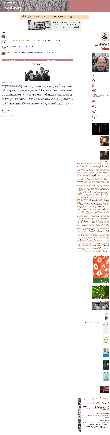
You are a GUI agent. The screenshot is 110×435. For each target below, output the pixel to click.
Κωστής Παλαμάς (102, 206)
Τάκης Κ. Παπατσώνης (83, 240)
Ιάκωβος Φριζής (78, 200)
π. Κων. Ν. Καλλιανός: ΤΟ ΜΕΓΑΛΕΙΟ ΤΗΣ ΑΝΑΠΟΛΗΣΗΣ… (101, 95)
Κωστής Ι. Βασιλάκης (96, 206)
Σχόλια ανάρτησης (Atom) (9, 115)
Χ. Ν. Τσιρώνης (97, 243)
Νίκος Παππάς (82, 225)
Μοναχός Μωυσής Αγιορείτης (102, 220)
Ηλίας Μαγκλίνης (106, 197)
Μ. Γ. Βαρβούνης (92, 208)
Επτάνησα (107, 194)
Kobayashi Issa (93, 249)
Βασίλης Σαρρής (91, 176)
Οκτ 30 (94, 89)
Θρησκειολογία (88, 199)
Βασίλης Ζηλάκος (82, 176)
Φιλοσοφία (84, 242)
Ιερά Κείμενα (90, 200)
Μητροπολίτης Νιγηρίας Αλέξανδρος (100, 217)
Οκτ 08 (94, 106)
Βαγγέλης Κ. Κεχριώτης (99, 174)
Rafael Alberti (89, 251)
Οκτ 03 (94, 107)
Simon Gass (104, 251)
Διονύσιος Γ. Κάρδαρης (106, 190)
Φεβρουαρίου (94, 114)
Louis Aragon (97, 249)
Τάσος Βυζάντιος (105, 240)
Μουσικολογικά (87, 221)
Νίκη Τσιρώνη (107, 222)
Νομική (86, 225)
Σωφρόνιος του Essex (104, 239)
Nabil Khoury (87, 250)
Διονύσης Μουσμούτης (82, 189)
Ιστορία (108, 200)
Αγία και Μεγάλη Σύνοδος (96, 163)
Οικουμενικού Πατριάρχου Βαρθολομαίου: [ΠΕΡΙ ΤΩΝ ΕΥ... (101, 96)
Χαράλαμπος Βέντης (79, 244)
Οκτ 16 (94, 100)
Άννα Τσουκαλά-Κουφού (103, 167)
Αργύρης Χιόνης (93, 169)
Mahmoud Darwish (106, 249)
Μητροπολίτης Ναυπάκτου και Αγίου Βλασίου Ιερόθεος (87, 217)
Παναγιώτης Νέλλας (98, 231)
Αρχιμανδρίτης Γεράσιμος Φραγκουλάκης (93, 172)
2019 (92, 81)
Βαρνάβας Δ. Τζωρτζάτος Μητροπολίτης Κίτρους (82, 175)
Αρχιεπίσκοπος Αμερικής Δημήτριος (93, 171)
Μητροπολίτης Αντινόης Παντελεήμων (84, 215)
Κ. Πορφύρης (85, 202)
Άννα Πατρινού (93, 167)
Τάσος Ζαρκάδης (82, 241)
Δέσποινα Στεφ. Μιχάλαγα (79, 185)
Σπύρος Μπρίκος (79, 237)
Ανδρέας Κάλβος (103, 166)
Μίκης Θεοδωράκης (79, 220)
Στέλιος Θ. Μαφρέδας (101, 238)
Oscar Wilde (96, 250)
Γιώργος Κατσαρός (85, 182)
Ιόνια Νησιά (98, 200)
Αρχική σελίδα (36, 113)
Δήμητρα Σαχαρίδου (96, 185)
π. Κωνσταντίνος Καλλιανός (86, 229)
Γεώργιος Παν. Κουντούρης (83, 179)
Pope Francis (85, 251)
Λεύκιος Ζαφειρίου (98, 207)
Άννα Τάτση (97, 167)
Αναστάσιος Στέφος (86, 166)
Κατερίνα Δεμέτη (90, 203)
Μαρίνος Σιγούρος (97, 213)
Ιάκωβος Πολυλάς (106, 199)
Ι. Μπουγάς (92, 199)
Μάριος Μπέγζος (102, 213)
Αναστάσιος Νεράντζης (105, 165)
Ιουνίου (93, 111)
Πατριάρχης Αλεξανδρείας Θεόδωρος (97, 232)
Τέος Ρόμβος (103, 241)
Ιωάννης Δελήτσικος (106, 201)
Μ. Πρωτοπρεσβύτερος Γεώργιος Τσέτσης (101, 208)
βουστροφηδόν (4, 51)
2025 (92, 76)
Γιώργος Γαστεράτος (101, 181)
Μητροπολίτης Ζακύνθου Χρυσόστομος (104, 216)
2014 (92, 85)
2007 (92, 120)
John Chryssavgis (105, 248)
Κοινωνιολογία (100, 204)
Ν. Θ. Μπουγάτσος (105, 221)
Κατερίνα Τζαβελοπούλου (104, 203)
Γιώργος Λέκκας (97, 182)
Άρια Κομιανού (97, 169)
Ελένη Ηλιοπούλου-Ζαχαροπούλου (104, 191)
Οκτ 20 (94, 99)
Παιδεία (78, 230)
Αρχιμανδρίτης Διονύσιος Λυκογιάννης (103, 172)
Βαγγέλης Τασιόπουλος (105, 174)
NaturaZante (3, 48)
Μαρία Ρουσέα (104, 212)
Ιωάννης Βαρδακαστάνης (93, 201)
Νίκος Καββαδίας (94, 224)
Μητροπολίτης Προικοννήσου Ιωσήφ (88, 219)
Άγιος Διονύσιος (106, 163)
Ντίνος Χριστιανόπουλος (104, 225)
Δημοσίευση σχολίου (4, 112)
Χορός (95, 244)
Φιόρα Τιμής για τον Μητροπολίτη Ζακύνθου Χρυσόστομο (101, 242)
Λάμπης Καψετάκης (83, 207)
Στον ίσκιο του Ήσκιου (5, 39)
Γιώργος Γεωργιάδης (107, 181)
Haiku (80, 248)
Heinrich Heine (83, 248)
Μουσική (81, 221)
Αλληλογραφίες (88, 165)
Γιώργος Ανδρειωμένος (86, 181)
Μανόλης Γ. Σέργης (106, 209)
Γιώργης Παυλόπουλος (79, 181)
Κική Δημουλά (88, 204)
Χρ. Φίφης (102, 244)
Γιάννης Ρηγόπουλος (82, 180)
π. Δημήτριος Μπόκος (88, 228)
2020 (92, 80)
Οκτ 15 (94, 101)
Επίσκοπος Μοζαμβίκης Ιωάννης (89, 194)
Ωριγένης (106, 245)
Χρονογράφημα (98, 245)
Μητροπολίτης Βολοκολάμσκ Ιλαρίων (94, 215)
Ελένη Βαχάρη (81, 191)
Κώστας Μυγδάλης (85, 206)
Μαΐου (93, 112)
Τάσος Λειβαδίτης (87, 241)
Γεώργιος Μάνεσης (95, 178)
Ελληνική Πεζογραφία (105, 192)
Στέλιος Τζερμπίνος (107, 238)
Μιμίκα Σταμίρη (84, 220)
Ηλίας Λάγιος (101, 197)
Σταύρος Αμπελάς (84, 238)
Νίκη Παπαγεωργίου (102, 222)
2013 (92, 86)
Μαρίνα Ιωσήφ (85, 213)
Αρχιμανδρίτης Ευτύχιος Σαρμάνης (91, 173)
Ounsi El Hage (100, 250)
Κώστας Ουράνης (91, 206)
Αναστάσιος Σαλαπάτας (80, 166)
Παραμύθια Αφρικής (82, 232)
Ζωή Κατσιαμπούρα (82, 197)
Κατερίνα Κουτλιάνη (97, 203)
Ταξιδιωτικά (100, 240)
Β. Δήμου (87, 174)
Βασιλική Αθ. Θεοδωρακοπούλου (98, 176)
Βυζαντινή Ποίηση (102, 177)
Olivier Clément (91, 250)
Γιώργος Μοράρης (104, 182)
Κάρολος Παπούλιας (79, 203)
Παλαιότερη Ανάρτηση (70, 113)
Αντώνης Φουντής (102, 168)
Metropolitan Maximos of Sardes (80, 250)
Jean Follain (100, 248)
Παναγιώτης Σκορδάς (104, 231)
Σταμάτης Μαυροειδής (95, 237)
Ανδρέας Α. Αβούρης (91, 166)
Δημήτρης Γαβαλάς (84, 186)
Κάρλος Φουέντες (106, 202)
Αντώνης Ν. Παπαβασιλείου (80, 168)
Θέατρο (98, 198)
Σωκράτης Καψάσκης (91, 239)
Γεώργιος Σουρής (90, 179)
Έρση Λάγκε (95, 195)
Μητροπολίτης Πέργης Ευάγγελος (100, 218)
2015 (92, 84)
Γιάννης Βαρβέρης (102, 179)
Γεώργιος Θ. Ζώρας (90, 178)
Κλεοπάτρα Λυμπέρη (94, 204)
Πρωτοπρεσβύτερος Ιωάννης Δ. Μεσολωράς (89, 235)
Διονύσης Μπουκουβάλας (90, 189)
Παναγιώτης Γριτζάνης (101, 230)
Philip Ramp (104, 250)
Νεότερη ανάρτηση (3, 113)
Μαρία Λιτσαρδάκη (98, 212)
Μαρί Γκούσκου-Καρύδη (100, 211)
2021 (92, 79)
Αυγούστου (94, 109)
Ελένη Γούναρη (93, 191)
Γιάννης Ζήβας (106, 179)
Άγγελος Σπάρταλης (89, 163)
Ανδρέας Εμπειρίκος (97, 166)
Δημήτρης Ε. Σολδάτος (90, 186)
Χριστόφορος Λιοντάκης (91, 245)
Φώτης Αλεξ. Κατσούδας (85, 243)
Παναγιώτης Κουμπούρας (86, 231)
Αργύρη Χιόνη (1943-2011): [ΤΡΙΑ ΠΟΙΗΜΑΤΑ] (103, 429)
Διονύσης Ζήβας (104, 188)
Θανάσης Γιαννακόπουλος (80, 198)
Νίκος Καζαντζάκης (99, 224)
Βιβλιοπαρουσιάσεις (106, 176)
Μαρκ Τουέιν (107, 213)
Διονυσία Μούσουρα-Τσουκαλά (93, 190)
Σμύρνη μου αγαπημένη (8, 52)
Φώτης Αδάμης (80, 243)
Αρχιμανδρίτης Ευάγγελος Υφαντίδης (81, 173)
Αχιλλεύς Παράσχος (82, 174)
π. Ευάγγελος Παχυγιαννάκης (95, 228)
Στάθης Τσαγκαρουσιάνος (89, 237)
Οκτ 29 (94, 90)
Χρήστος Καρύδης (79, 245)
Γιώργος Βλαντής (96, 181)
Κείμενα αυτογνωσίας (82, 204)
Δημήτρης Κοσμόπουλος (103, 186)
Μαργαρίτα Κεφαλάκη (86, 211)
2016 (92, 83)
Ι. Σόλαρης (95, 199)
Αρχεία (92, 170)
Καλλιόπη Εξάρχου (96, 202)
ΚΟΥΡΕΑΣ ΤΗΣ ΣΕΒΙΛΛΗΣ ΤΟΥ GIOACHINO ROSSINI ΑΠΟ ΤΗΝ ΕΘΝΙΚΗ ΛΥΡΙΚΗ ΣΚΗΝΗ (97, 425)
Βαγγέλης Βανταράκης (92, 174)
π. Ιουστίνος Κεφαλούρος (102, 228)
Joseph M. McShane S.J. (87, 249)
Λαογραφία (88, 207)
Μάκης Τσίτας (101, 209)
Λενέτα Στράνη (93, 207)
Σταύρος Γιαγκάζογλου (90, 238)
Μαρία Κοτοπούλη (90, 212)
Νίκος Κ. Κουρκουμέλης (87, 224)
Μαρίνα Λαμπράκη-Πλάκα (91, 213)
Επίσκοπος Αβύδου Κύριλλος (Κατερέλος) (102, 193)
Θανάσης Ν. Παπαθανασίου (93, 198)
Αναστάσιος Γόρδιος (93, 165)
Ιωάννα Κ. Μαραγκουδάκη (82, 201)
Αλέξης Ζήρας (82, 165)
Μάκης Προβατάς (97, 209)
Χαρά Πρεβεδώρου (106, 243)
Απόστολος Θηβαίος (85, 169)
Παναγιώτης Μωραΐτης (92, 231)
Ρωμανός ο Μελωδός (106, 235)
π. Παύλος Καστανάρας (98, 229)
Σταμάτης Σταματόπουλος (103, 237)
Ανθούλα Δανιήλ (86, 167)
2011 (92, 117)
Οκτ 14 (94, 102)
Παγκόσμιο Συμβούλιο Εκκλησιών (105, 229)
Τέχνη (107, 241)
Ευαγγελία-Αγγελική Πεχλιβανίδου (102, 195)
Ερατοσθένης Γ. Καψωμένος (84, 195)
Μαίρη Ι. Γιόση (92, 209)
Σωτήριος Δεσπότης (97, 239)
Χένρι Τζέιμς (88, 244)
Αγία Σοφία (101, 163)
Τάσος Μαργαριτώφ (92, 241)
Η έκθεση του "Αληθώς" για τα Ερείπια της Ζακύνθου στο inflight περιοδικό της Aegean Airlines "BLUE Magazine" (20, 40)
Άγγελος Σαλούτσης (84, 163)
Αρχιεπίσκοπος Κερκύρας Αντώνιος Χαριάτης (82, 172)
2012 (92, 116)
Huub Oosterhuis (96, 248)
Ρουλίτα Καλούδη (101, 235)
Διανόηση (93, 188)
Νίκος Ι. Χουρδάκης (81, 224)
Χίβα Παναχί (91, 244)
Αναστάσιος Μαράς (99, 165)
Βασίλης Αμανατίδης (104, 175)
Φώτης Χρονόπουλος (91, 243)
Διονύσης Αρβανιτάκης (98, 188)
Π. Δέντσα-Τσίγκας (83, 228)
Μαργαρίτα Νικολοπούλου (93, 211)
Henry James (87, 248)
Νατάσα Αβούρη (82, 222)
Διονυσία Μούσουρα (85, 190)
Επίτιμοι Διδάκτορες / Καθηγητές (99, 194)
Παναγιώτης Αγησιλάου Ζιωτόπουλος (84, 230)
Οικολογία (88, 226)
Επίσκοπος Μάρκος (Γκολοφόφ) (80, 194)
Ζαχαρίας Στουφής (104, 196)
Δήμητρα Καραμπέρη (85, 185)
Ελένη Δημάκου (97, 191)
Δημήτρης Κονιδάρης (96, 186)
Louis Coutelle (101, 249)
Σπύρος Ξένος (83, 237)
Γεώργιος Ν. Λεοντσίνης (101, 178)
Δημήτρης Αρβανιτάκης (103, 185)
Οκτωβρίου (94, 88)
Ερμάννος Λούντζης (90, 195)
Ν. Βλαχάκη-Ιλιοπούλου (99, 221)
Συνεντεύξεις (78, 239)
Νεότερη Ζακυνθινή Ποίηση (93, 222)
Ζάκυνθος (92, 196)
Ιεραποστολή (94, 200)
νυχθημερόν (3, 34)
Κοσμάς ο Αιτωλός (106, 204)
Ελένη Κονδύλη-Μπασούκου (80, 192)
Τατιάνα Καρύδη (98, 241)
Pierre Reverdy (81, 251)
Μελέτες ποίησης (86, 214)
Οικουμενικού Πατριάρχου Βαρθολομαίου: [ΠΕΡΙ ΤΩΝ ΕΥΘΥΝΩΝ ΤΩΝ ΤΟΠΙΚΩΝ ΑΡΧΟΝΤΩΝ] (30, 60)
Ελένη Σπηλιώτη (99, 192)
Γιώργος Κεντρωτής (91, 182)
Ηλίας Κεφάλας (97, 197)
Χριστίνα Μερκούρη (84, 245)
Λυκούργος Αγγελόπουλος (86, 208)
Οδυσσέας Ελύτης (82, 226)
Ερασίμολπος (78, 195)
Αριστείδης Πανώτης (102, 169)
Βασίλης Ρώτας (86, 176)
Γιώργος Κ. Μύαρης (79, 182)
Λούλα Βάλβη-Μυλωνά (79, 208)
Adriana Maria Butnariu (83, 246)
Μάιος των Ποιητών (86, 209)
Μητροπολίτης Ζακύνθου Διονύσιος (94, 216)
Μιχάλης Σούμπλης (95, 220)
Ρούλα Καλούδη (97, 235)
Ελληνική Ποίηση (82, 193)
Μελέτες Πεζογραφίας (79, 214)
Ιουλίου (93, 110)
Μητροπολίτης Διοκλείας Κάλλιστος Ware (84, 216)
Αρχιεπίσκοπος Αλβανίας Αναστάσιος (82, 171)
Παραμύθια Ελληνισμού (89, 232)
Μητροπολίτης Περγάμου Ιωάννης (90, 218)
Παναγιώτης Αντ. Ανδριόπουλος (94, 230)
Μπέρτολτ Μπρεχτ (93, 221)
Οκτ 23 (94, 97)
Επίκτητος (95, 193)
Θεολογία (81, 199)
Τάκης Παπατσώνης (96, 240)
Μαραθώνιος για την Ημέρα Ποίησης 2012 (98, 210)
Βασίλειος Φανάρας (98, 175)
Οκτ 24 (94, 94)
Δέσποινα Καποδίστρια (99, 184)
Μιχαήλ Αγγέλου (89, 220)
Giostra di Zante (97, 247)
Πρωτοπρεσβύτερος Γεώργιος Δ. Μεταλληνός (98, 234)
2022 (92, 78)
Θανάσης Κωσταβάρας (86, 198)
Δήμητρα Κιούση (91, 185)
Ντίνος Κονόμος (98, 225)
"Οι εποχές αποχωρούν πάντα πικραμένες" (83, 162)
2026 (92, 75)
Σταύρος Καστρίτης (96, 238)
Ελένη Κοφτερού (86, 192)
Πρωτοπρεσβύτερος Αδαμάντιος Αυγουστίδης (87, 234)
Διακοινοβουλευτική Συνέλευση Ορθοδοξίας (85, 188)
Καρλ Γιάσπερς (101, 202)
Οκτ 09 (94, 105)
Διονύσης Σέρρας (102, 189)
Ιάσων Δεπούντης (83, 200)
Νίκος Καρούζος (105, 224)
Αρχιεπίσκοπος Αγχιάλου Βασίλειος (98, 170)
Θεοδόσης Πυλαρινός (103, 198)
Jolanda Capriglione (81, 249)
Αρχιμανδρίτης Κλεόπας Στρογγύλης (100, 173)
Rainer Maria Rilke (94, 251)
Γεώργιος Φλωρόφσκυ (95, 179)
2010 (92, 118)
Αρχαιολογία (89, 170)
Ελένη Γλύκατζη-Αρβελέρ (87, 191)
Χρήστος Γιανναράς (106, 244)
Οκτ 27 (94, 92)
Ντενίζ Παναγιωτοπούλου (91, 225)
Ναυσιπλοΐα (86, 222)
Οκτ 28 (94, 91)
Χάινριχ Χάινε (101, 243)
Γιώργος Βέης (91, 181)
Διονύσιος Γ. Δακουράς (100, 190)
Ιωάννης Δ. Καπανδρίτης (100, 201)
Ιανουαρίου (94, 115)
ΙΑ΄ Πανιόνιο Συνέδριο (100, 199)
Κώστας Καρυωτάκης (79, 206)
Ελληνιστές (91, 193)
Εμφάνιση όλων (71, 57)
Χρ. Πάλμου (98, 244)
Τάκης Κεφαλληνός (89, 240)
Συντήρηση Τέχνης (84, 239)
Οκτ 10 (94, 104)
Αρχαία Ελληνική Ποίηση (84, 170)
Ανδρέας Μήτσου (81, 167)
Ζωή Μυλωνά (87, 197)
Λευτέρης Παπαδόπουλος (104, 207)
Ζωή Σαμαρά (92, 197)
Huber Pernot (92, 248)
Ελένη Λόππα (94, 192)
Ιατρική (87, 200)
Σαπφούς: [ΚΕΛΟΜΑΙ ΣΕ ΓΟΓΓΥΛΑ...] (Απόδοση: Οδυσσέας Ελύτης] (100, 398)
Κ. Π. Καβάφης (79, 202)
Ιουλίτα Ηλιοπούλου (103, 200)
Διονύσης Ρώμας (96, 189)
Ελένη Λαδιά (90, 192)
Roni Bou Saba (100, 251)
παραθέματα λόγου (13, 2)
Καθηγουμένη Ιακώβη (90, 202)
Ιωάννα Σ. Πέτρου (88, 201)
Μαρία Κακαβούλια (83, 212)
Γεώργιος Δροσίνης (84, 178)
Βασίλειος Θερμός (91, 175)
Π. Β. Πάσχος (103, 227)
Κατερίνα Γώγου (85, 203)
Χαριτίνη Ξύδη (84, 244)
